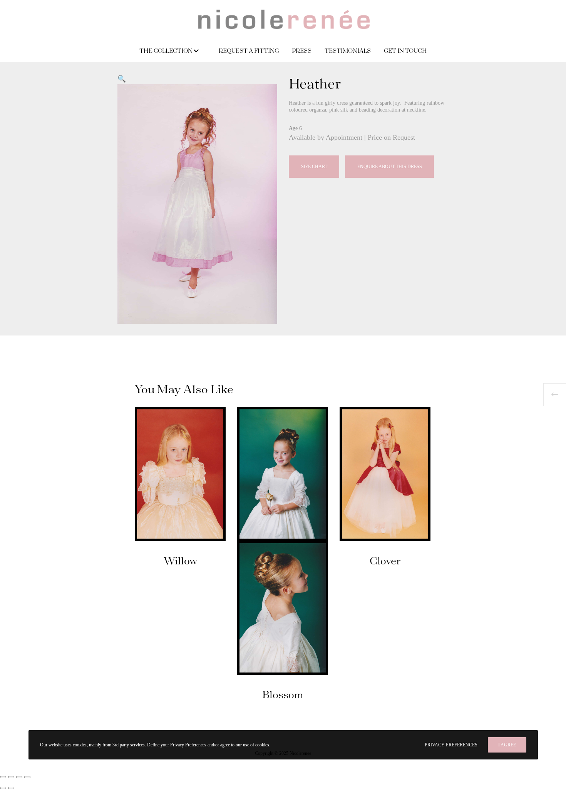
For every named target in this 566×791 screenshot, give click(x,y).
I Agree (507, 745)
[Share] (19, 777)
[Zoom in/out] (3, 777)
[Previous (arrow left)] (3, 788)
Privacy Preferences (451, 745)
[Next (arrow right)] (11, 788)
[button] (121, 79)
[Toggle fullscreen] (11, 777)
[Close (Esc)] (27, 777)
